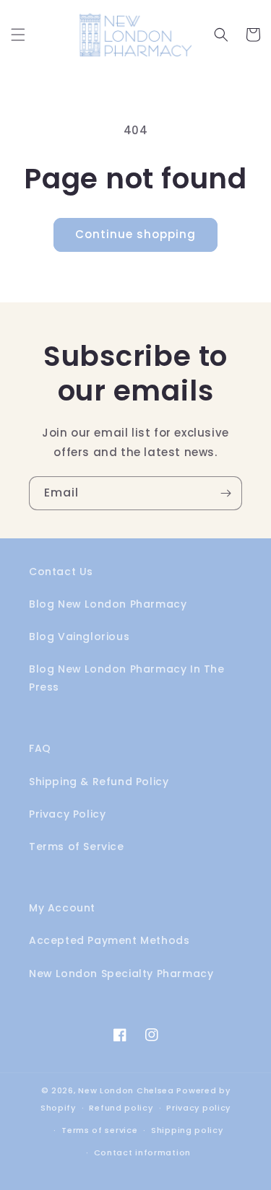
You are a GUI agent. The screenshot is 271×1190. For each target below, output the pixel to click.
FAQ (40, 748)
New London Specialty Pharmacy (121, 973)
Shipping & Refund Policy (98, 781)
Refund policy (120, 1108)
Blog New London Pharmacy (107, 604)
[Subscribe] (225, 493)
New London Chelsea (126, 1090)
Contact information (142, 1152)
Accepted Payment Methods (109, 940)
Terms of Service (76, 846)
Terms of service (99, 1130)
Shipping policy (187, 1130)
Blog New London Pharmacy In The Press (127, 678)
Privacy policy (198, 1108)
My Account (62, 908)
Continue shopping (135, 234)
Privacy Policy (67, 814)
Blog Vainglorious (79, 636)
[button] (18, 35)
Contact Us (61, 571)
